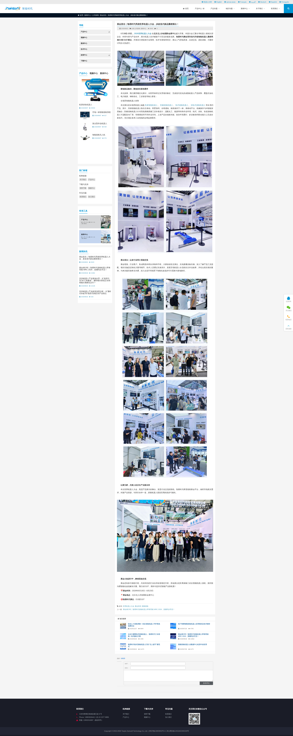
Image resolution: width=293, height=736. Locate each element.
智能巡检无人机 (98, 135)
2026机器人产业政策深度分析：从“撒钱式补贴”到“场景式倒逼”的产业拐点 (95, 292)
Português (285, 2)
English (219, 2)
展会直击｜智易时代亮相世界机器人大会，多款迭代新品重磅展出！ (94, 258)
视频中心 (94, 73)
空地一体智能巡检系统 (101, 112)
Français (243, 2)
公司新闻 (95, 15)
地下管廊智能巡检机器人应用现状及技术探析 (194, 624)
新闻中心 (87, 15)
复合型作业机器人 (99, 123)
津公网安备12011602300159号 (178, 731)
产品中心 (83, 73)
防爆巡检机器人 (166, 105)
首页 (81, 15)
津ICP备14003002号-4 (157, 731)
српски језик (230, 2)
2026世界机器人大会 (142, 33)
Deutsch (263, 2)
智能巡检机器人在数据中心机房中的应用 (192, 644)
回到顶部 (288, 329)
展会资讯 (138, 606)
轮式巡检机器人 (181, 105)
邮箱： (127, 668)
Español (274, 2)
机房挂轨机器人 (85, 105)
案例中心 (104, 73)
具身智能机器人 (151, 105)
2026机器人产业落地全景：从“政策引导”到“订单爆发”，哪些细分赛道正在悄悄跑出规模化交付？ (94, 280)
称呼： (127, 664)
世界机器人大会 (128, 606)
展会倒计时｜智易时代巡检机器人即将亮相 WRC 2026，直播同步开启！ (149, 609)
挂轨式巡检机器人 (198, 105)
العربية (253, 2)
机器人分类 (208, 2)
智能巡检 (145, 606)
